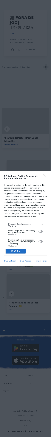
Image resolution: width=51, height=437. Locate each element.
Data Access (25, 261)
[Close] (45, 176)
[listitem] (25, 225)
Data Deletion (10, 261)
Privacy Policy (41, 261)
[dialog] (25, 218)
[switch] (40, 231)
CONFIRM (15, 251)
